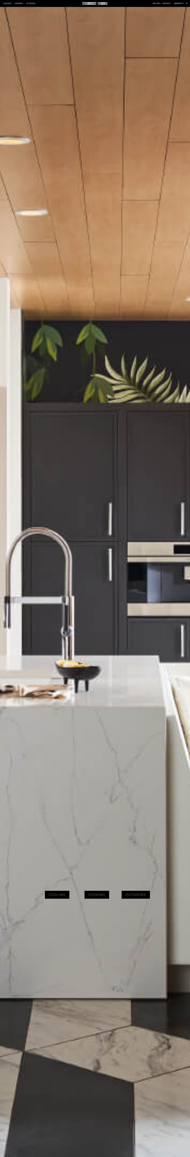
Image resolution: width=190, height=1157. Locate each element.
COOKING (96, 894)
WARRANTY (179, 3)
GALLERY (156, 3)
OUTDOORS (136, 894)
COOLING (57, 894)
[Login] (187, 3)
